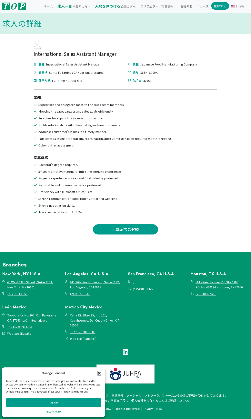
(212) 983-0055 (17, 294)
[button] (99, 373)
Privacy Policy (53, 411)
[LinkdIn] (125, 351)
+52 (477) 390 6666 (20, 327)
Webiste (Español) (20, 333)
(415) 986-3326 (143, 289)
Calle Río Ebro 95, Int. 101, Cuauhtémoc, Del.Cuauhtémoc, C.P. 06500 (95, 320)
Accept (54, 403)
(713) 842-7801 (206, 294)
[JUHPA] (125, 374)
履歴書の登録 (127, 229)
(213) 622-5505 (80, 294)
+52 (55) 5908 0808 (82, 332)
